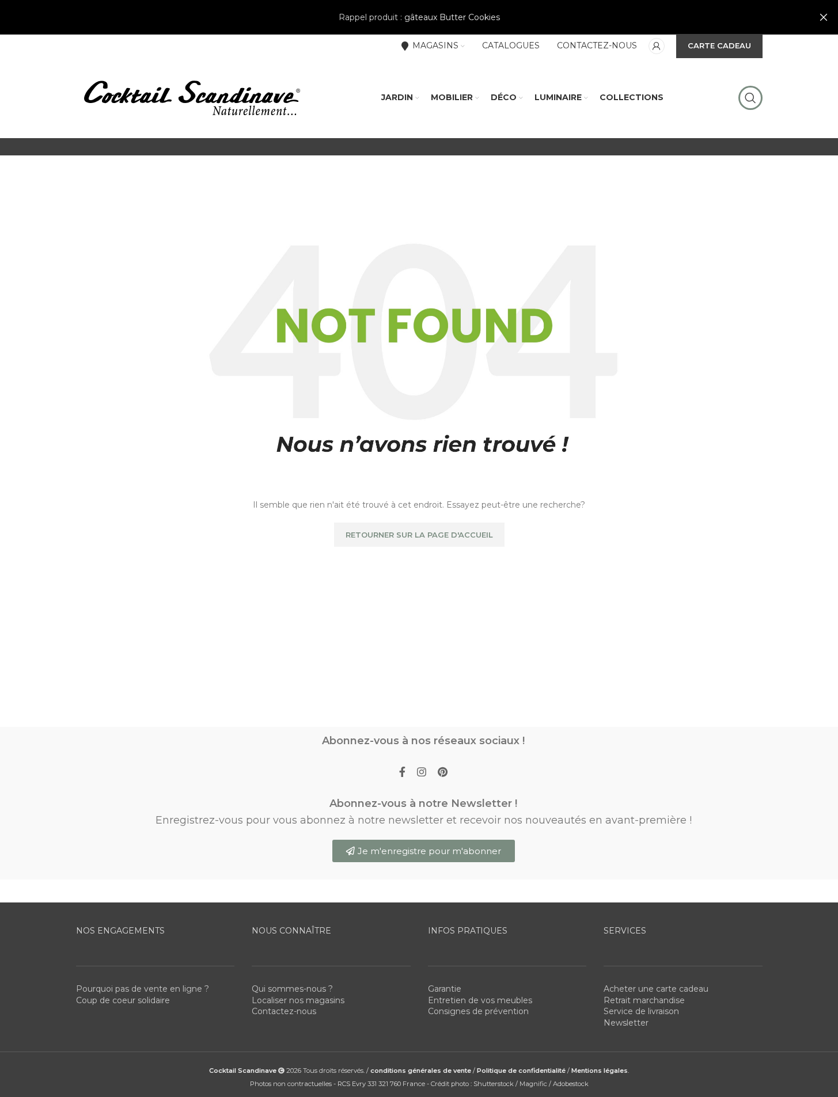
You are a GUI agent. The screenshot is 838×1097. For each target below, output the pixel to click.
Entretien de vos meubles (480, 1000)
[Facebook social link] (402, 772)
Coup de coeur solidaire (123, 1000)
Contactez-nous (284, 1011)
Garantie (444, 989)
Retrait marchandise (644, 1000)
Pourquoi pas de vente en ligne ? (142, 989)
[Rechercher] (750, 97)
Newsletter (626, 1023)
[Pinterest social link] (442, 772)
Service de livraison (641, 1011)
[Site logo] (191, 97)
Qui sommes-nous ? (292, 989)
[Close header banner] (823, 17)
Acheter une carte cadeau (656, 989)
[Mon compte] (656, 46)
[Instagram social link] (421, 772)
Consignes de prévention (478, 1011)
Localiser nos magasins (298, 1000)
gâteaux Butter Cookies (452, 17)
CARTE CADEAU (719, 45)
